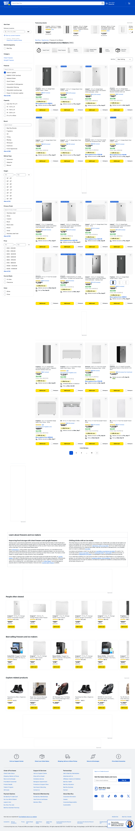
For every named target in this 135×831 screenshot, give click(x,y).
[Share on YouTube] (95, 796)
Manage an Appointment (40, 781)
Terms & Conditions (13, 822)
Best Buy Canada (126, 816)
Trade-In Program (8, 787)
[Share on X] (128, 796)
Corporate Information (69, 796)
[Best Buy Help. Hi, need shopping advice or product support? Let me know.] (130, 824)
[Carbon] (113, 282)
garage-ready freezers (48, 562)
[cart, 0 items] (129, 3)
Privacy (23, 821)
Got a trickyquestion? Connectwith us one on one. (117, 823)
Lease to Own (7, 802)
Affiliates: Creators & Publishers (71, 779)
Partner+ (65, 790)
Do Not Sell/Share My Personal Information (63, 822)
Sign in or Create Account (101, 771)
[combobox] (124, 59)
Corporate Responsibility (70, 802)
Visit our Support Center (40, 773)
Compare (55, 110)
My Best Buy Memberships (40, 796)
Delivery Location (9, 28)
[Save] (56, 67)
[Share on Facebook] (115, 796)
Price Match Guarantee (10, 781)
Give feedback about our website (28, 816)
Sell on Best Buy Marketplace (71, 773)
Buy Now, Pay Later (9, 805)
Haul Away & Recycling (39, 787)
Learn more (102, 789)
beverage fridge (99, 552)
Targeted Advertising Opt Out (106, 822)
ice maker (87, 549)
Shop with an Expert (39, 776)
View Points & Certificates (40, 799)
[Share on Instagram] (102, 796)
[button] (48, 99)
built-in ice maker (84, 552)
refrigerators (15, 549)
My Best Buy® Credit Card (11, 796)
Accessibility (7, 821)
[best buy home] (7, 3)
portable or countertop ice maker (105, 551)
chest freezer (47, 561)
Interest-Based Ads (29, 822)
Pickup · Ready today (13, 38)
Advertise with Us (68, 776)
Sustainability (67, 805)
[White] (119, 282)
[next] (127, 615)
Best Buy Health (67, 781)
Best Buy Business (68, 787)
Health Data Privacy (49, 822)
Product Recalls (8, 784)
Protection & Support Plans (40, 784)
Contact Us (36, 790)
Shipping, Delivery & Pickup (11, 776)
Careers (65, 799)
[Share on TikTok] (108, 796)
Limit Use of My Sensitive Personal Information (85, 822)
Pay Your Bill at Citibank (10, 799)
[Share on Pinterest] (121, 796)
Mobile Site (115, 816)
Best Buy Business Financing (11, 807)
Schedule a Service (38, 779)
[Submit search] (103, 3)
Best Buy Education (68, 784)
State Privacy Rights (39, 822)
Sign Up (124, 780)
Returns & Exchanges (9, 779)
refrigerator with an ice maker (100, 545)
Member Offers (37, 802)
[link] (13, 619)
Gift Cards (6, 790)
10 (91, 453)
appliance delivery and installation (101, 558)
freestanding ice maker (85, 554)
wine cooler (108, 552)
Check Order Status (9, 773)
